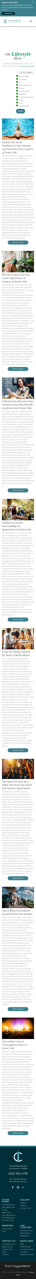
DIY (20, 82)
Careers (5, 1255)
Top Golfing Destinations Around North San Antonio (17, 912)
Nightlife (22, 94)
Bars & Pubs (24, 76)
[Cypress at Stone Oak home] (18, 1157)
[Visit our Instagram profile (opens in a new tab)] (18, 1189)
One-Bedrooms (8, 1205)
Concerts (22, 79)
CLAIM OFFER (8, 13)
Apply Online (7, 1247)
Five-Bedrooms (8, 1218)
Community (7, 1229)
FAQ (22, 1244)
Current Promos (27, 1249)
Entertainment (25, 85)
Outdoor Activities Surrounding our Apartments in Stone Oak (16, 526)
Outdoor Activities (26, 97)
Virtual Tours (25, 1208)
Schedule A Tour (8, 1244)
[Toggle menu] (30, 21)
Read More (18, 243)
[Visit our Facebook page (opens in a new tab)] (13, 1189)
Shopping (24, 1236)
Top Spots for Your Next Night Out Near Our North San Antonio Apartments (17, 785)
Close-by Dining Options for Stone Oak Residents (16, 653)
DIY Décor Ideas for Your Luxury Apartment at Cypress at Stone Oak (16, 278)
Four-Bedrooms (8, 1215)
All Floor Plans (8, 1220)
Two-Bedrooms (8, 1207)
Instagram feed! (27, 66)
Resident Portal (26, 1255)
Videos (23, 1206)
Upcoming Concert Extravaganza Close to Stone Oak (14, 1045)
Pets (21, 103)
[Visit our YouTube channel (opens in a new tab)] (23, 1189)
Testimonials (25, 1247)
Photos (23, 1203)
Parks (21, 100)
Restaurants (24, 106)
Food (21, 88)
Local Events (24, 91)
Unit (4, 1231)
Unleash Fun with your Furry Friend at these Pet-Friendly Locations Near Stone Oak (18, 405)
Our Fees (24, 1252)
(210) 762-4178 (18, 1173)
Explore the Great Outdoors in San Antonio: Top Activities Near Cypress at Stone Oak (17, 147)
